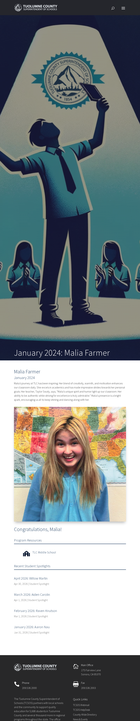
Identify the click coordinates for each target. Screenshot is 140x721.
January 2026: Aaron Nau (32, 627)
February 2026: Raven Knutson (35, 611)
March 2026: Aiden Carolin (32, 594)
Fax (83, 682)
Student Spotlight (39, 584)
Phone (25, 682)
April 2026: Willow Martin (31, 578)
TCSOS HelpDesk (81, 709)
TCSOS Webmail (81, 705)
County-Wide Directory (85, 714)
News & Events (80, 719)
